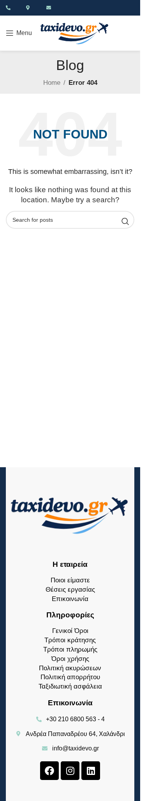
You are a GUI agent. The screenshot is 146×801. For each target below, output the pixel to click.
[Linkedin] (90, 770)
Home (51, 82)
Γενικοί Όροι (70, 630)
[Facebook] (49, 770)
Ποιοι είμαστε (70, 580)
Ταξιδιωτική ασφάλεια (70, 686)
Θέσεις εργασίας (70, 589)
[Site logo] (75, 32)
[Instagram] (70, 770)
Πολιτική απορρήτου (70, 677)
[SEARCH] (125, 221)
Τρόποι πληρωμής (70, 649)
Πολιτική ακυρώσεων (70, 668)
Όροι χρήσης (70, 659)
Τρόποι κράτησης (70, 640)
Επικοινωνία (70, 599)
